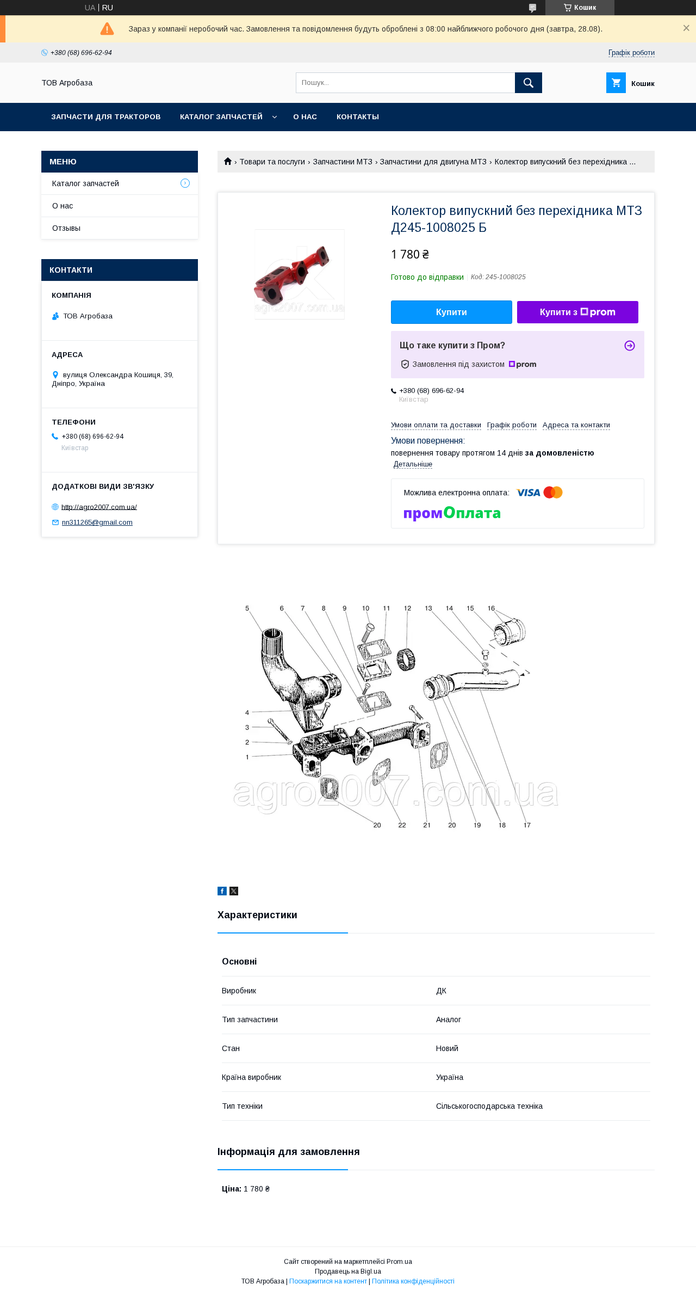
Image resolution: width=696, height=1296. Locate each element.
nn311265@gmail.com (97, 522)
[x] (233, 892)
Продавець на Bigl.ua (348, 1271)
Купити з (558, 312)
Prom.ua (399, 1262)
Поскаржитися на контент (328, 1281)
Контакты (358, 117)
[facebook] (222, 892)
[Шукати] (528, 82)
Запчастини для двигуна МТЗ (433, 161)
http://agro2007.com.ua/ (99, 506)
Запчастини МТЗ (342, 161)
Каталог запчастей (221, 117)
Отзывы (66, 228)
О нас (305, 117)
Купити (451, 312)
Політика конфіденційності (413, 1281)
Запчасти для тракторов (105, 117)
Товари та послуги (272, 161)
